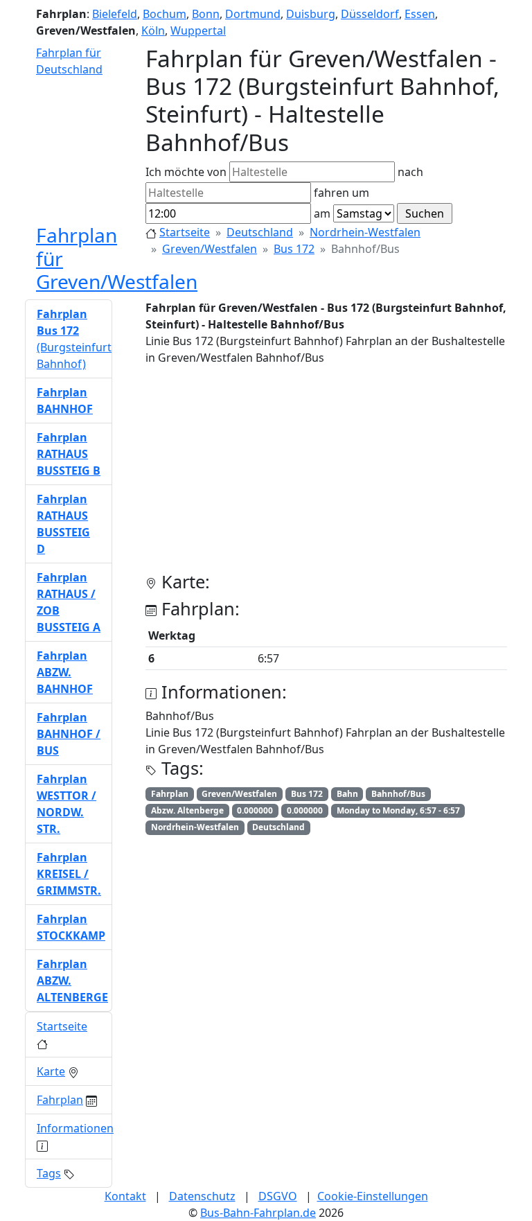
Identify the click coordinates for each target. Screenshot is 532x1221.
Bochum (164, 13)
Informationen (75, 1128)
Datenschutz (202, 1196)
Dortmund (253, 13)
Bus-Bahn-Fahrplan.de (258, 1212)
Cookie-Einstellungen (372, 1196)
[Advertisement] (326, 474)
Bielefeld (114, 13)
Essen (420, 13)
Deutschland (260, 232)
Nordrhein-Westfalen (365, 232)
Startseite (184, 232)
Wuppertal (198, 30)
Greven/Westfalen (209, 248)
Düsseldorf (370, 13)
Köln (153, 30)
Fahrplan (60, 1099)
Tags (49, 1173)
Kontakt (125, 1196)
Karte (51, 1071)
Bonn (206, 13)
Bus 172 (294, 248)
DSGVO (277, 1196)
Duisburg (310, 13)
